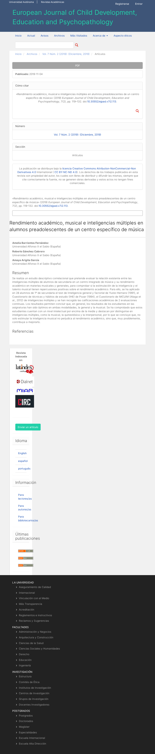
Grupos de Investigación (33, 698)
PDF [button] (77, 65)
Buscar (76, 45)
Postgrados (26, 715)
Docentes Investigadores (34, 704)
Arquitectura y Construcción (36, 637)
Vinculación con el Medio (34, 598)
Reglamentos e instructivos (35, 615)
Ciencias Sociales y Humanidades (39, 648)
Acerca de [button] (99, 35)
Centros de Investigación (34, 693)
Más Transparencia (30, 603)
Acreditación (26, 609)
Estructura (25, 676)
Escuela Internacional (32, 737)
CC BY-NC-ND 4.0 (65, 172)
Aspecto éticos (123, 35)
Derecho (24, 654)
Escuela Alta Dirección (32, 743)
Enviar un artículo (28, 427)
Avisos (44, 35)
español (23, 460)
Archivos (59, 35)
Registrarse (122, 3)
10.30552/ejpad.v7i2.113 (101, 101)
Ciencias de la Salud (31, 643)
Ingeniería (25, 665)
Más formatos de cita (24, 213)
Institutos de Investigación (35, 687)
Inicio (18, 35)
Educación (25, 659)
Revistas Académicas (52, 2)
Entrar (139, 3)
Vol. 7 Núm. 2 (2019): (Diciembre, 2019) (66, 53)
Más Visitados (78, 35)
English (22, 453)
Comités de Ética (29, 682)
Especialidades (28, 732)
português (24, 468)
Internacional (27, 592)
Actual (31, 35)
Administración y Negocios (35, 631)
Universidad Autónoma (21, 2)
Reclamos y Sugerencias (34, 620)
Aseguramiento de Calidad (35, 587)
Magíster (24, 726)
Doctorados (26, 721)
